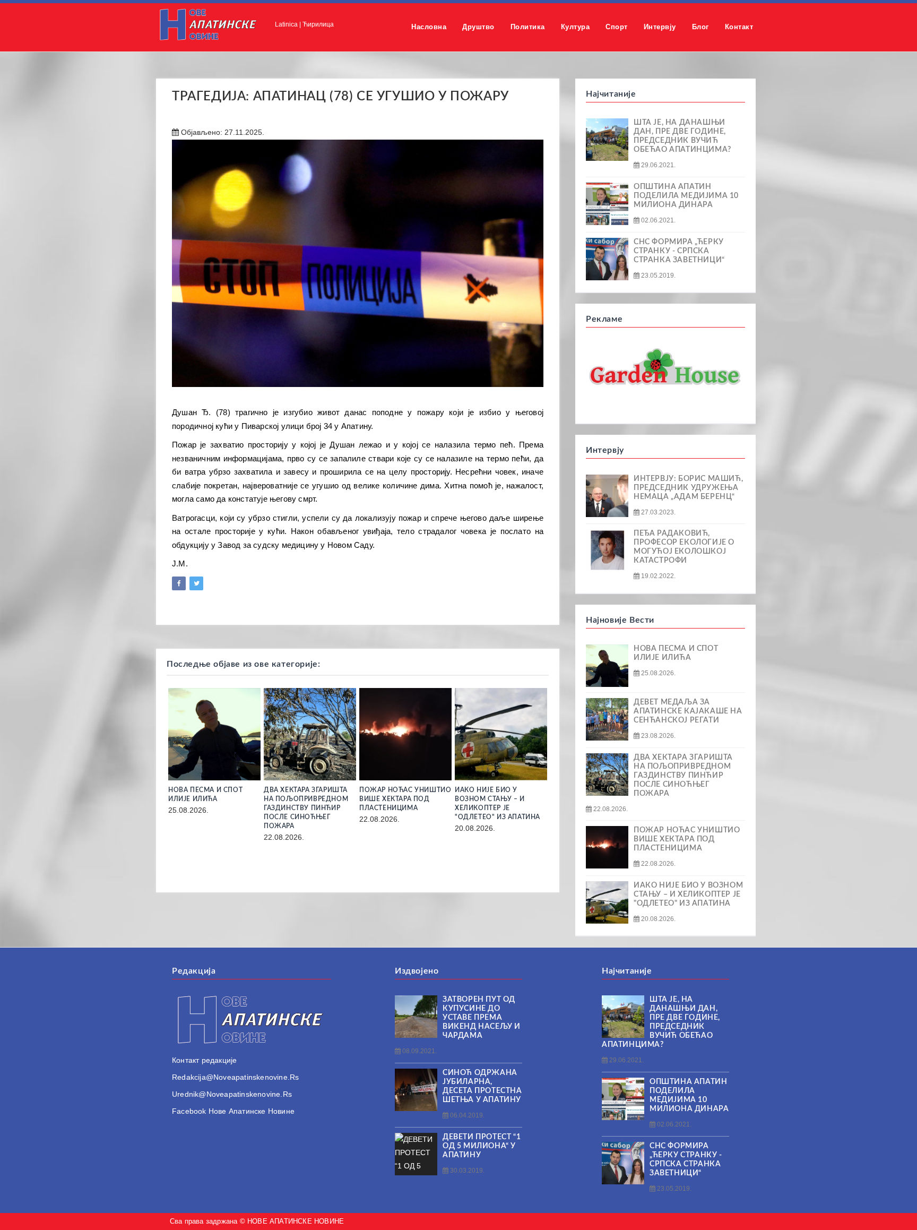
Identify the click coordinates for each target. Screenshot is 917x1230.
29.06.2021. (657, 165)
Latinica (286, 24)
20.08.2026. (657, 919)
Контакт (739, 27)
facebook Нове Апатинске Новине (233, 1111)
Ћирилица (318, 24)
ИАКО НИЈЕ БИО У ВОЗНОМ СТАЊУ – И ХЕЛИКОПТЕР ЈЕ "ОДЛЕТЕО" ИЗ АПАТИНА (688, 894)
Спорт (616, 27)
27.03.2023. (657, 512)
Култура (575, 27)
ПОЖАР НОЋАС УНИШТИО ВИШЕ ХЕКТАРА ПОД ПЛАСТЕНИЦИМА (405, 799)
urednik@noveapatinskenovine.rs (232, 1094)
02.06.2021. (657, 220)
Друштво (478, 27)
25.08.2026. (657, 673)
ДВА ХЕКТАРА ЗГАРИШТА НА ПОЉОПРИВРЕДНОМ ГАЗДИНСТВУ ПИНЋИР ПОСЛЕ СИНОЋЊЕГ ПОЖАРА (306, 808)
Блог (700, 27)
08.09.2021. (419, 1051)
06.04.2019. (466, 1115)
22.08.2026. (610, 809)
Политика (528, 27)
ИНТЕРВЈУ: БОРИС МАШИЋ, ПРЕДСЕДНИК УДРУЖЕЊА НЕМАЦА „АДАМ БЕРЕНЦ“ (688, 488)
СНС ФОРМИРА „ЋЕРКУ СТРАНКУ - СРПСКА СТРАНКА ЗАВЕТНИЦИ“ (679, 251)
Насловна (428, 27)
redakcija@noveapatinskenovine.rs (235, 1077)
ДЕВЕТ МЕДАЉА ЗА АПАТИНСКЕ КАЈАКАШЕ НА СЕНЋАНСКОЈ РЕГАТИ (688, 711)
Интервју (660, 27)
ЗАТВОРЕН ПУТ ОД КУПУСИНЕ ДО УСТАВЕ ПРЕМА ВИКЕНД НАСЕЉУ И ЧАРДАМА (482, 1017)
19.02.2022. (657, 576)
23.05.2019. (657, 275)
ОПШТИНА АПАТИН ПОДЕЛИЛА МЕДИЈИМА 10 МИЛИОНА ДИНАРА (686, 196)
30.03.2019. (466, 1170)
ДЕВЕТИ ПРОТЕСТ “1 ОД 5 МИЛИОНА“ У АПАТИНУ (482, 1146)
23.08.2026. (657, 735)
